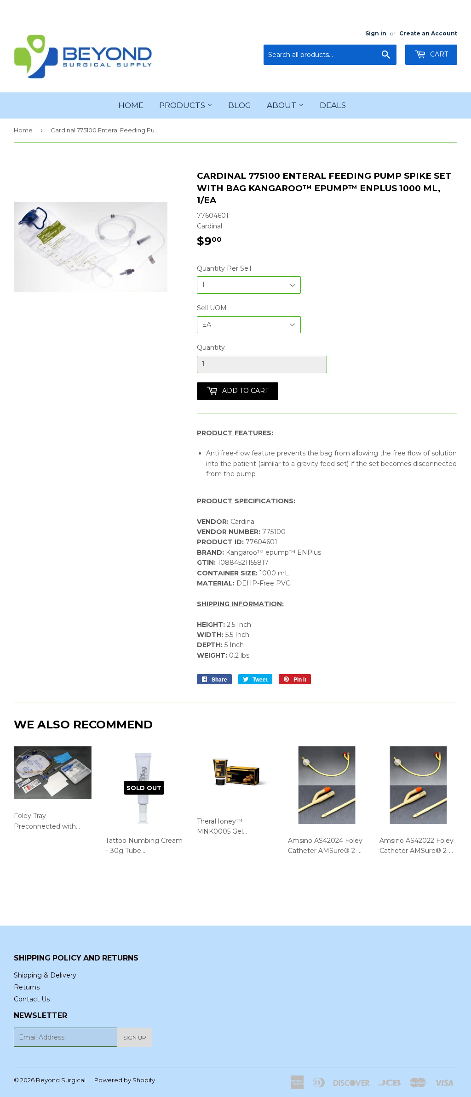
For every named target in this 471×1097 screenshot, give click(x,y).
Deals (333, 105)
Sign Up (134, 1037)
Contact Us (32, 999)
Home (131, 105)
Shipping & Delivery (45, 975)
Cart (438, 54)
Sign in (375, 33)
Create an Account (428, 33)
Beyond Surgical (61, 1080)
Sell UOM (212, 308)
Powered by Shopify (124, 1080)
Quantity (211, 347)
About (283, 105)
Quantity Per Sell (224, 268)
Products (183, 105)
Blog (239, 105)
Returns (27, 987)
